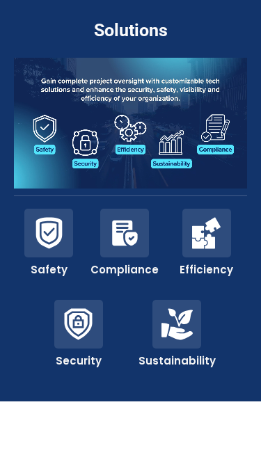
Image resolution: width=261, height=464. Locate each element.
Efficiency (206, 269)
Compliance (124, 269)
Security (79, 360)
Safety (49, 269)
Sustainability (177, 360)
